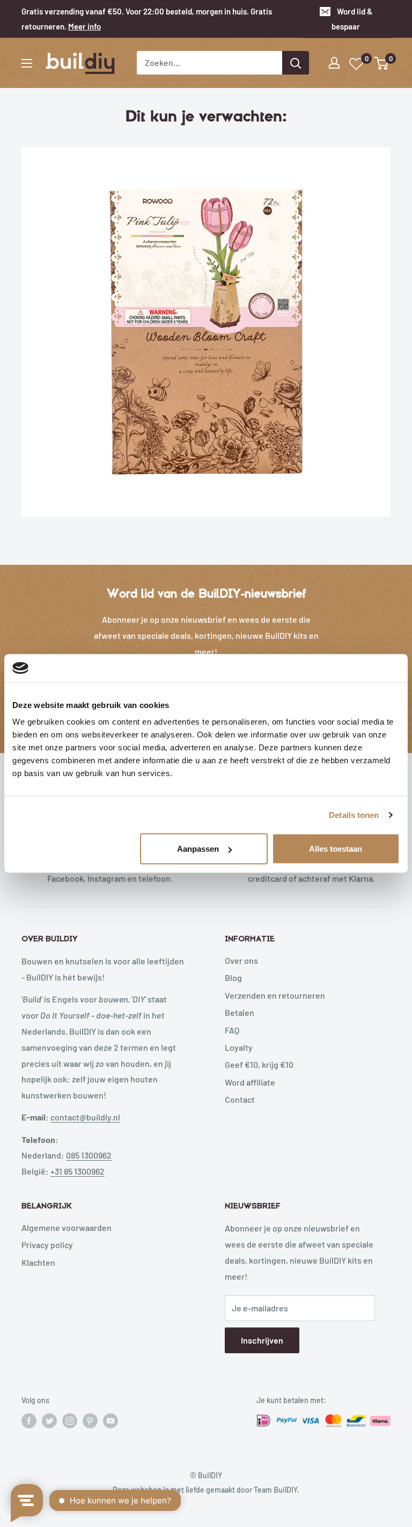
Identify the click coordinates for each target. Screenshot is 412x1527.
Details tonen (354, 814)
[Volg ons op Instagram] (69, 1420)
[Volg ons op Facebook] (28, 1420)
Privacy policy (47, 1245)
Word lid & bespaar (352, 18)
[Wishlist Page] (356, 64)
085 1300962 (89, 1155)
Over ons (241, 960)
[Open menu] (26, 63)
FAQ (232, 1030)
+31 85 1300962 (77, 1171)
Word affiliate (250, 1082)
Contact (240, 1099)
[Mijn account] (334, 63)
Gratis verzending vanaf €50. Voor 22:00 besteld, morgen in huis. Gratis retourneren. (146, 18)
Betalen (239, 1012)
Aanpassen (198, 848)
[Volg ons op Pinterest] (90, 1420)
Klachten (38, 1262)
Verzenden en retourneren (275, 995)
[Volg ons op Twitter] (49, 1420)
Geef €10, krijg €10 (259, 1064)
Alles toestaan (335, 848)
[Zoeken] (295, 63)
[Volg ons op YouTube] (110, 1420)
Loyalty (239, 1047)
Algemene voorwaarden (66, 1227)
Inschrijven (262, 1340)
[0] (381, 63)
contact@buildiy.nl (85, 1117)
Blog (233, 977)
